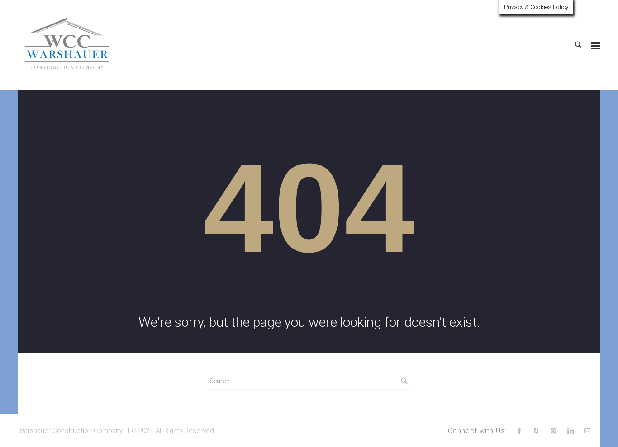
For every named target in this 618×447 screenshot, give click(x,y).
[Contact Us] (587, 430)
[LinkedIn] (570, 430)
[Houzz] (536, 430)
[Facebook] (519, 430)
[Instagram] (553, 430)
